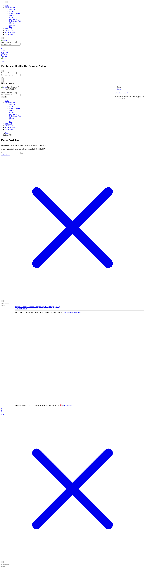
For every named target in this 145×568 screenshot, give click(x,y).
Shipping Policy (54, 307)
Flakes (11, 23)
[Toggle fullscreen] (4, 303)
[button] (120, 93)
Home (7, 6)
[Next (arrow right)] (4, 305)
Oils (10, 27)
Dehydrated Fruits (15, 21)
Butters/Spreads (14, 13)
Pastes (11, 15)
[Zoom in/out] (2, 303)
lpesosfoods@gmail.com (72, 312)
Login (119, 89)
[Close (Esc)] (8, 303)
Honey (11, 11)
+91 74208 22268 (21, 309)
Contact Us (9, 30)
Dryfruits (12, 9)
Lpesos (3, 61)
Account (4, 56)
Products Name (10, 8)
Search (4, 97)
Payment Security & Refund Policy (27, 307)
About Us (8, 29)
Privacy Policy (44, 307)
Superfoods (13, 19)
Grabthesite (68, 405)
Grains (11, 17)
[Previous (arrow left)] (2, 305)
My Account (9, 34)
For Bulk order (10, 32)
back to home (5, 155)
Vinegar (12, 25)
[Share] (6, 303)
